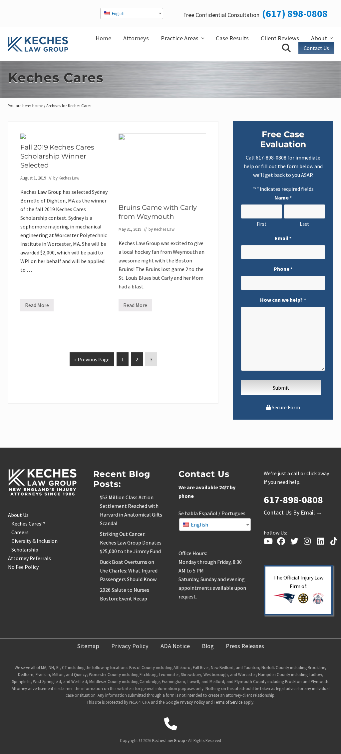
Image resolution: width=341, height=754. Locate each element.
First (261, 224)
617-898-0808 (271, 157)
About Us (18, 515)
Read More (37, 306)
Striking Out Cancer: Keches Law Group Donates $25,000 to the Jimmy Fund (131, 543)
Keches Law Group (168, 740)
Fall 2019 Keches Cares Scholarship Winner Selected (57, 156)
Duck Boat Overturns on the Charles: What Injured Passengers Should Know (129, 570)
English (118, 13)
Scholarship (24, 549)
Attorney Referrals (29, 558)
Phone (283, 268)
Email (283, 238)
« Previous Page (92, 361)
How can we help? (283, 299)
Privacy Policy (192, 702)
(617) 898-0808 (295, 13)
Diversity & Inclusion (34, 541)
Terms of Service (228, 702)
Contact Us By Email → (293, 512)
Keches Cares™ (28, 523)
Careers (20, 532)
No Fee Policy (23, 567)
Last (304, 224)
